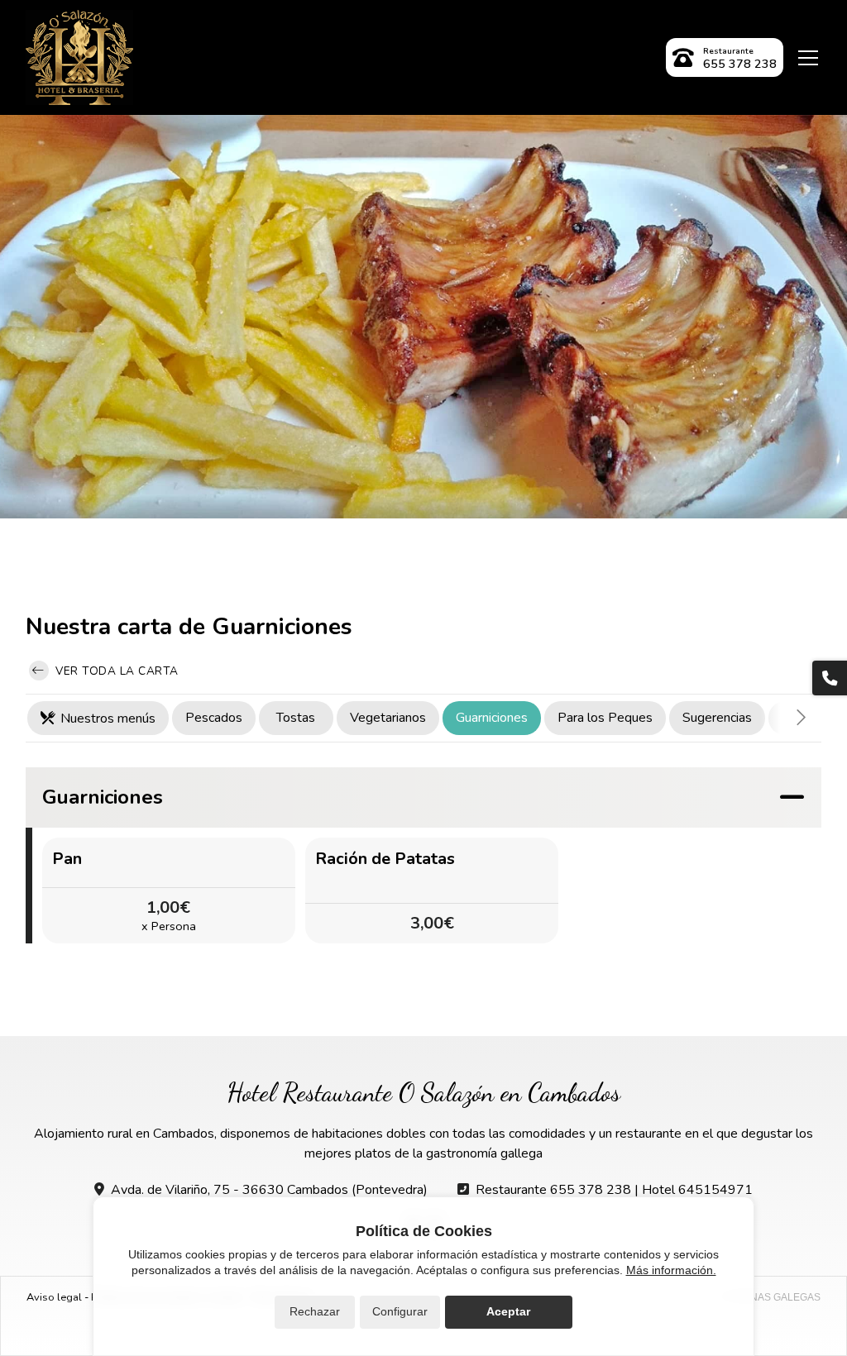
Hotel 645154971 (697, 1190)
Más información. (671, 1270)
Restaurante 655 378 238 (553, 1190)
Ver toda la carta (115, 671)
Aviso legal (54, 1297)
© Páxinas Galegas (769, 1297)
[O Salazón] (79, 57)
